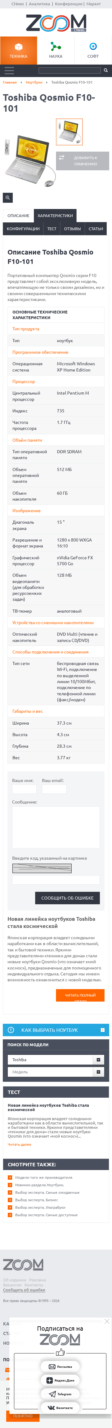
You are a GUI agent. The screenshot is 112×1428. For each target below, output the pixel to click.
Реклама (37, 1280)
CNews (18, 4)
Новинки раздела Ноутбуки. (39, 1185)
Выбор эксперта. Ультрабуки (40, 1207)
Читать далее (19, 1144)
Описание (18, 215)
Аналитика (39, 4)
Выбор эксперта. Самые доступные (46, 1215)
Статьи (96, 228)
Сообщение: (24, 801)
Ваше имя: (22, 780)
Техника (18, 56)
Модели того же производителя (43, 1177)
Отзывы (72, 228)
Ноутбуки (34, 82)
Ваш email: (52, 780)
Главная (10, 82)
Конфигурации (23, 228)
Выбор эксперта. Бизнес (36, 1200)
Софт (93, 56)
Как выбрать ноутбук (49, 1030)
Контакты (34, 1285)
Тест (51, 228)
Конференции (68, 4)
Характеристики (55, 215)
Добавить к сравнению (85, 161)
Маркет (93, 4)
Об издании (14, 1280)
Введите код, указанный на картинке (49, 858)
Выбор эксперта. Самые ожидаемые (47, 1192)
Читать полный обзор (80, 997)
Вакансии (12, 1285)
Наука (56, 56)
